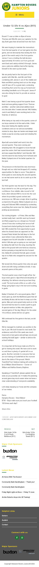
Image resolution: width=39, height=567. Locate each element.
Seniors (5, 516)
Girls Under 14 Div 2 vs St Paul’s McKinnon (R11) (10, 434)
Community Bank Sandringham (13, 487)
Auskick (5, 520)
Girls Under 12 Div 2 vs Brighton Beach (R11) (29, 434)
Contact (5, 525)
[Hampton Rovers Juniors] (19, 10)
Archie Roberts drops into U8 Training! (16, 497)
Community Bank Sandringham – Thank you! (18, 482)
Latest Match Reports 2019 (18, 417)
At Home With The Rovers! (12, 477)
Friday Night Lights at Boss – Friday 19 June (18, 492)
